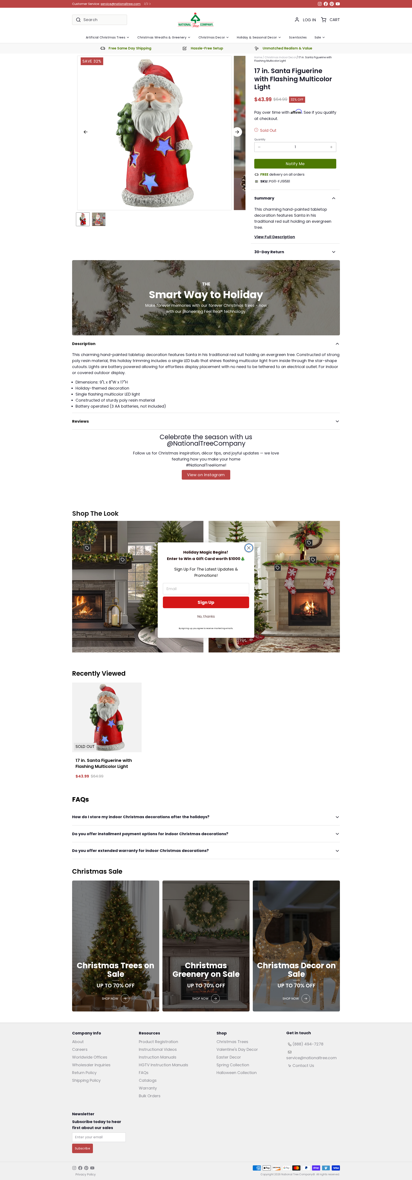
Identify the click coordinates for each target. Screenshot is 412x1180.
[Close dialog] (249, 548)
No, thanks (206, 616)
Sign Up (206, 602)
